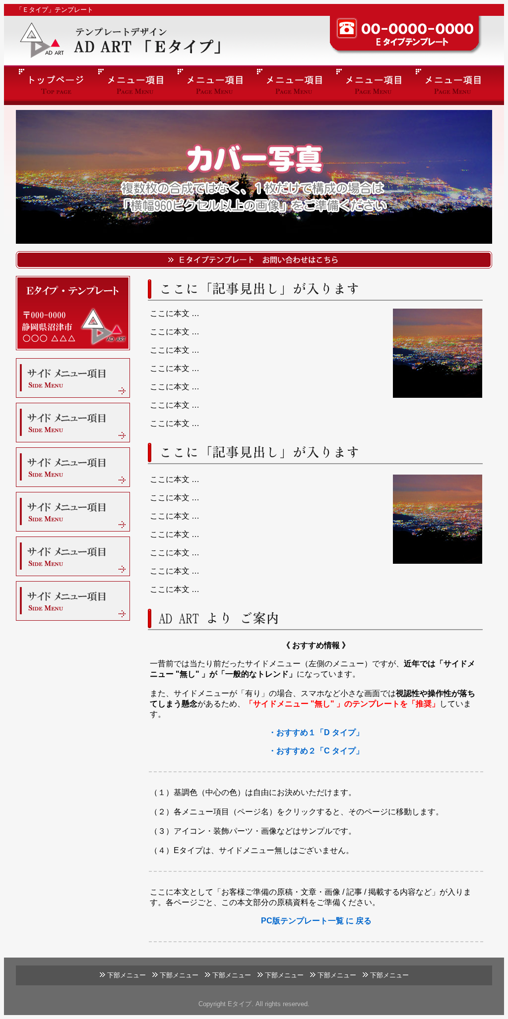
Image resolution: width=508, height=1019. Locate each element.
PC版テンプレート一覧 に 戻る (316, 920)
